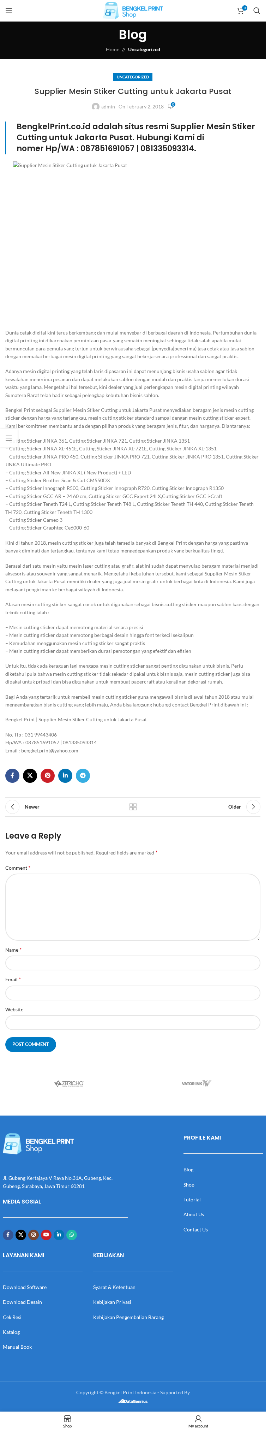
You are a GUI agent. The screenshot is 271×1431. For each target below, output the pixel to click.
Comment (17, 867)
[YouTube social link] (46, 1235)
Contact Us (195, 1229)
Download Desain (22, 1302)
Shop (188, 1185)
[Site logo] (133, 10)
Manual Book (17, 1347)
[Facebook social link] (12, 776)
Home (112, 49)
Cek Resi (12, 1317)
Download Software (25, 1287)
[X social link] (30, 776)
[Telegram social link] (83, 776)
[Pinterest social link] (48, 776)
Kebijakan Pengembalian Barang (128, 1317)
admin (108, 107)
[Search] (257, 11)
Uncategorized (144, 49)
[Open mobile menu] (9, 11)
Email (13, 979)
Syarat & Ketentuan (114, 1287)
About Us (193, 1214)
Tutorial (192, 1199)
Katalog (11, 1332)
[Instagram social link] (33, 1235)
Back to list (133, 807)
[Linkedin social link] (65, 776)
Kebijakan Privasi (112, 1302)
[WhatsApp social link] (71, 1235)
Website (14, 1009)
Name (13, 949)
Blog (188, 1169)
